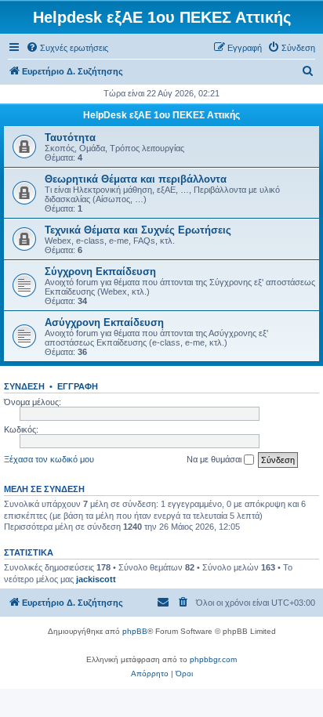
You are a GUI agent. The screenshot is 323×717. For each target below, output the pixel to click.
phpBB (134, 631)
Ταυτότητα (70, 137)
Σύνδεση (24, 386)
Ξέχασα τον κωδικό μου (49, 459)
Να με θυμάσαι (215, 459)
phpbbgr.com (213, 659)
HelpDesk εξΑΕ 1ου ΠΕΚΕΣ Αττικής (161, 115)
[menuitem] (67, 47)
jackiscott (96, 579)
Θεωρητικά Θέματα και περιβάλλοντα (136, 179)
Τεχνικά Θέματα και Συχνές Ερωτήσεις (138, 230)
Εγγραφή (77, 386)
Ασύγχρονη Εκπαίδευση (104, 322)
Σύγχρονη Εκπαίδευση (100, 271)
